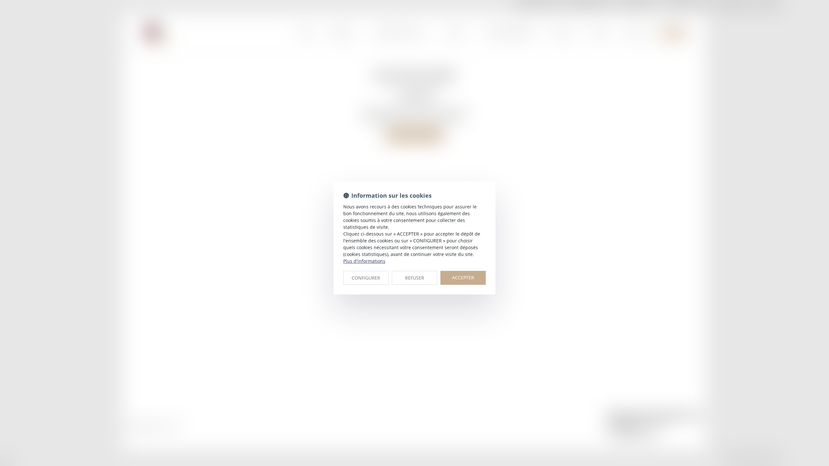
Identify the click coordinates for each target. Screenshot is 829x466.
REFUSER (414, 278)
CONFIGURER (366, 278)
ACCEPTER (463, 277)
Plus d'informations (364, 261)
